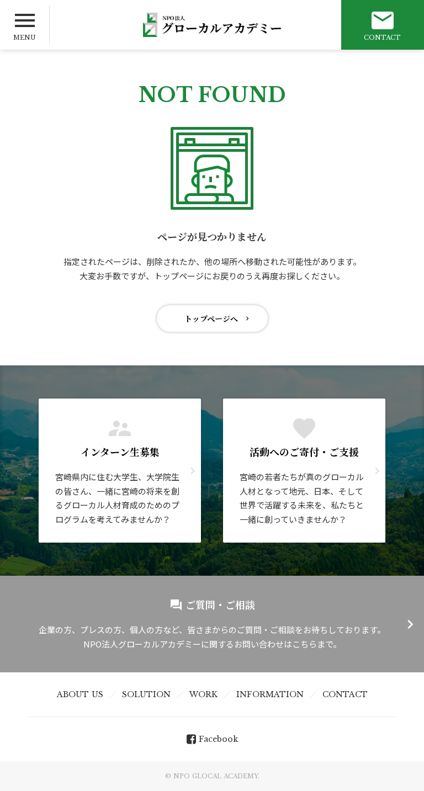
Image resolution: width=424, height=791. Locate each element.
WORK (203, 694)
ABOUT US (80, 694)
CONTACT (345, 694)
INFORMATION (270, 694)
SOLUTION (146, 694)
